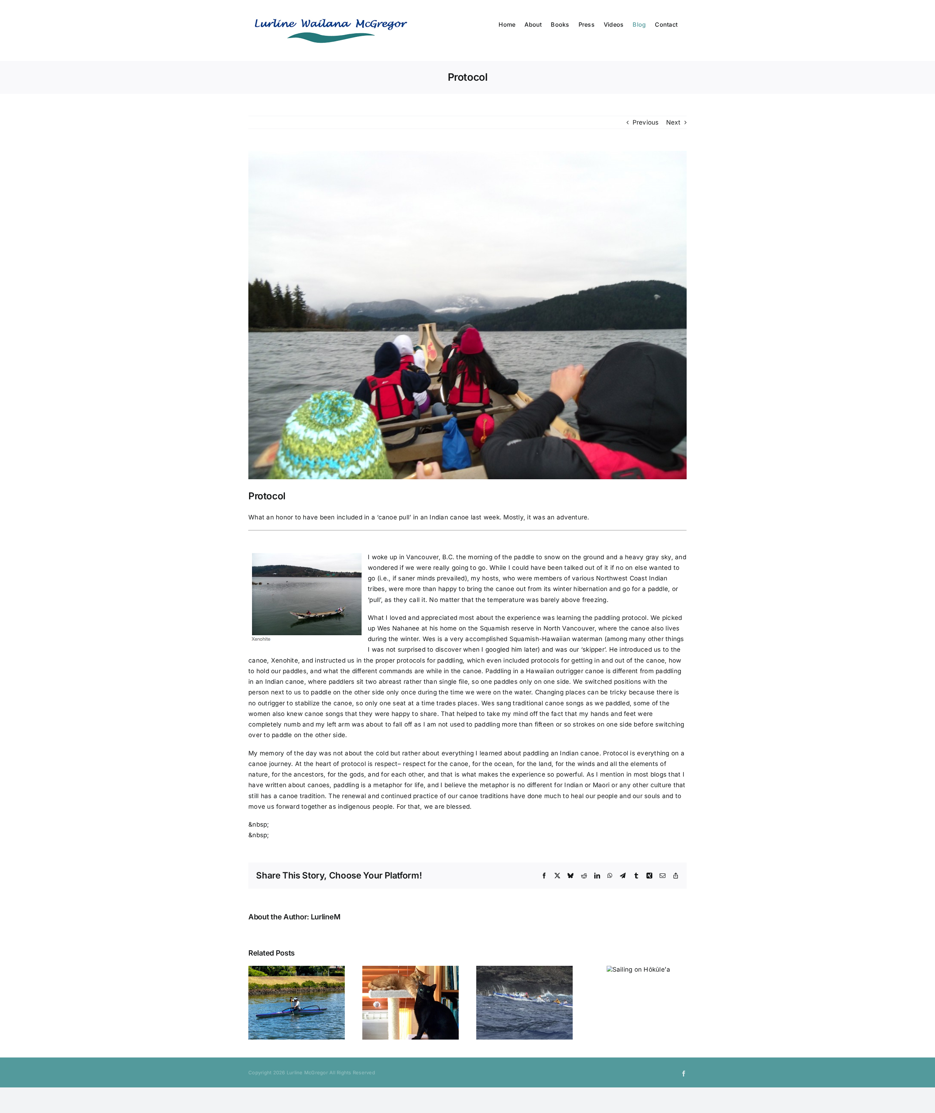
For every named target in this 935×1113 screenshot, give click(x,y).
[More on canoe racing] (524, 969)
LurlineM (325, 916)
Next (673, 122)
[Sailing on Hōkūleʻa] (639, 969)
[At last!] (296, 969)
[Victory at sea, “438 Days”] (410, 969)
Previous (646, 122)
